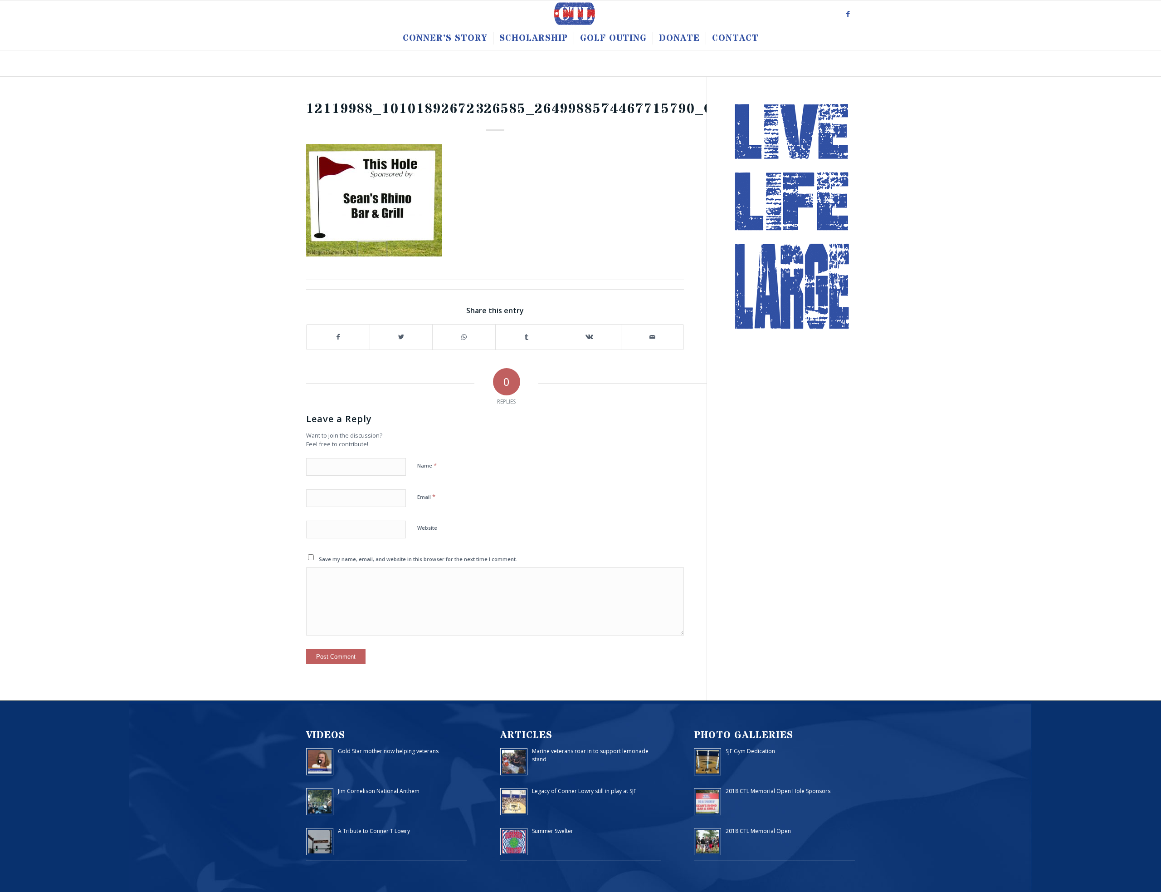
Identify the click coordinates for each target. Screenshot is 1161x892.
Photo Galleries (743, 735)
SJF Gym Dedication (750, 751)
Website (427, 527)
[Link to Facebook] (848, 13)
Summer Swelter (552, 831)
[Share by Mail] (652, 337)
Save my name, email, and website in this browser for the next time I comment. (418, 559)
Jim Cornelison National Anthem (379, 791)
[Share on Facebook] (338, 337)
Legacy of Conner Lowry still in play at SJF (584, 791)
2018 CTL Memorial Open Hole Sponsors (778, 791)
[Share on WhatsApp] (464, 337)
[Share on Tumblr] (527, 337)
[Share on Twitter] (401, 337)
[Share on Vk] (589, 337)
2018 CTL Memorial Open (758, 831)
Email (426, 497)
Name (427, 465)
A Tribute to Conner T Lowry (374, 831)
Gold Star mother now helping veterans (388, 751)
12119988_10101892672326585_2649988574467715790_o (510, 109)
